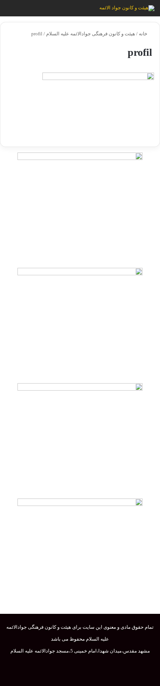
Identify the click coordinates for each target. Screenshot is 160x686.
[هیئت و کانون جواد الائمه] (126, 8)
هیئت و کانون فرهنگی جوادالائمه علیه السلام (90, 33)
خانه (143, 33)
